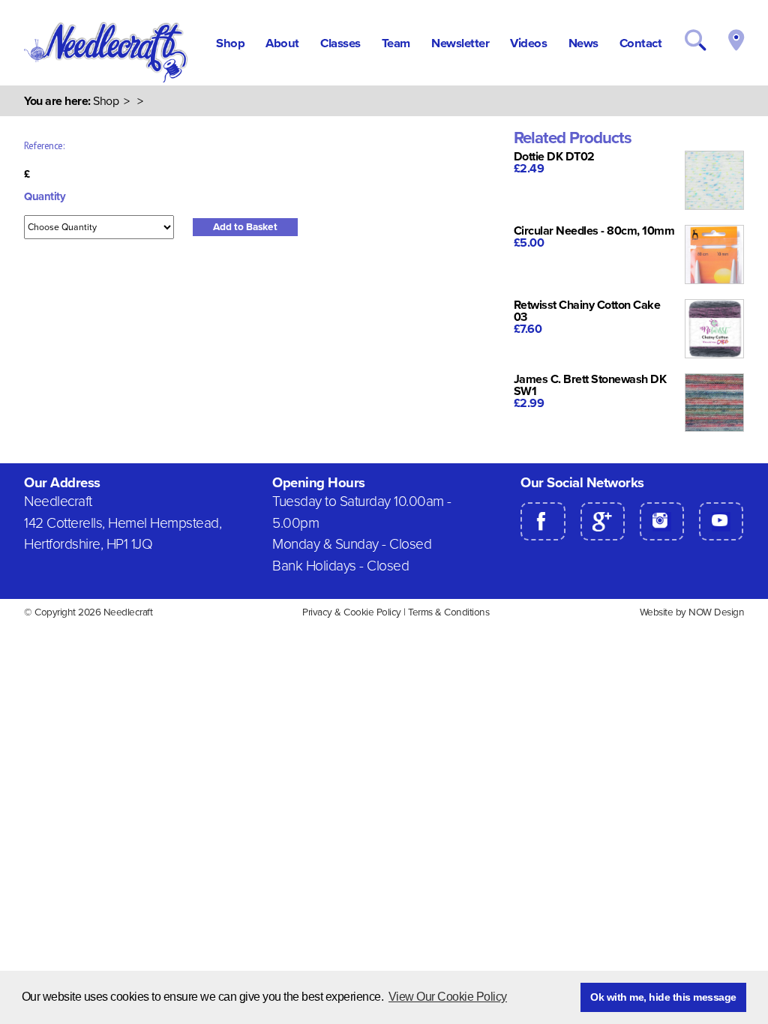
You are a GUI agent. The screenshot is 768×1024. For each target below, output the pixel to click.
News (583, 43)
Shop (230, 43)
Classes (340, 43)
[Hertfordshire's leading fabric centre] (107, 79)
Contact (641, 43)
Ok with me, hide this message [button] (663, 997)
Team (396, 43)
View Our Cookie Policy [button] (447, 996)
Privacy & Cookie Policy (351, 612)
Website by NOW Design (692, 612)
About (282, 43)
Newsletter (460, 43)
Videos (528, 43)
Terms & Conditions (448, 612)
